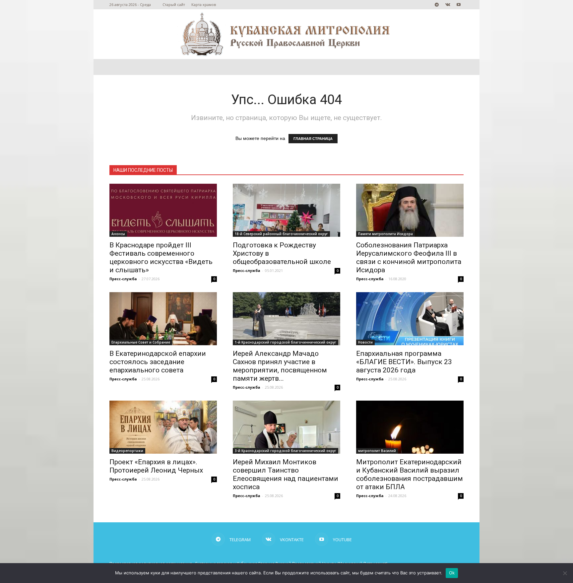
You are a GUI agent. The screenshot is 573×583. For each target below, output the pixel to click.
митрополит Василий (377, 450)
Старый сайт (173, 4)
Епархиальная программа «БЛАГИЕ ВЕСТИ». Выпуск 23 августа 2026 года (404, 362)
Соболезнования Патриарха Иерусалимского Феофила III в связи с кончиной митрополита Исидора (408, 257)
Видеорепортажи (127, 450)
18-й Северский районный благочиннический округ (281, 233)
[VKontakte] (448, 4)
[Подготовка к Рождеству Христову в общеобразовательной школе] (286, 210)
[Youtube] (459, 4)
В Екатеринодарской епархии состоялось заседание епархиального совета (157, 362)
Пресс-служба (123, 278)
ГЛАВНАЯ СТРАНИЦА (313, 139)
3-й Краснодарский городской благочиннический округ (285, 450)
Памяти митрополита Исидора (385, 233)
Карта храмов (203, 4)
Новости (365, 342)
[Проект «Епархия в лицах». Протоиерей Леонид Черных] (163, 427)
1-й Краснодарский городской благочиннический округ (285, 342)
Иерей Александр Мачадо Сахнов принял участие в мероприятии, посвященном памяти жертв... (280, 366)
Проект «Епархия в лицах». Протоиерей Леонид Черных (156, 466)
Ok (452, 572)
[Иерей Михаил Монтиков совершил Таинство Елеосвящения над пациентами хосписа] (286, 427)
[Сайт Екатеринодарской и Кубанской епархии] (286, 34)
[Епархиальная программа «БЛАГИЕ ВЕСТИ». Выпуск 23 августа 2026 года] (410, 318)
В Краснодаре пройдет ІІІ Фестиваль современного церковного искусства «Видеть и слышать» (161, 257)
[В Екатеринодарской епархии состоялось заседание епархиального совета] (163, 318)
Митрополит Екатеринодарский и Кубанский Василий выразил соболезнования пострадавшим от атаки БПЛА (409, 474)
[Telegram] (437, 4)
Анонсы (118, 233)
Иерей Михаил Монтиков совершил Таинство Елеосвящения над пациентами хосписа (285, 474)
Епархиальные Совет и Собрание (140, 342)
